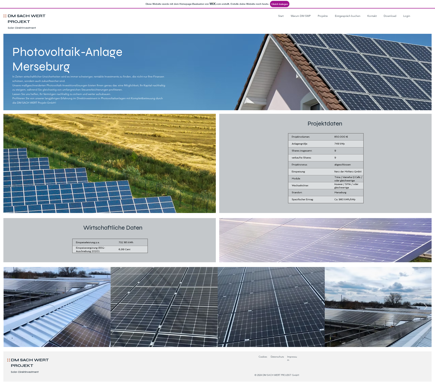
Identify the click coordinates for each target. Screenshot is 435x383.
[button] (321, 16)
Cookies (263, 356)
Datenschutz (277, 356)
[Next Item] (426, 307)
